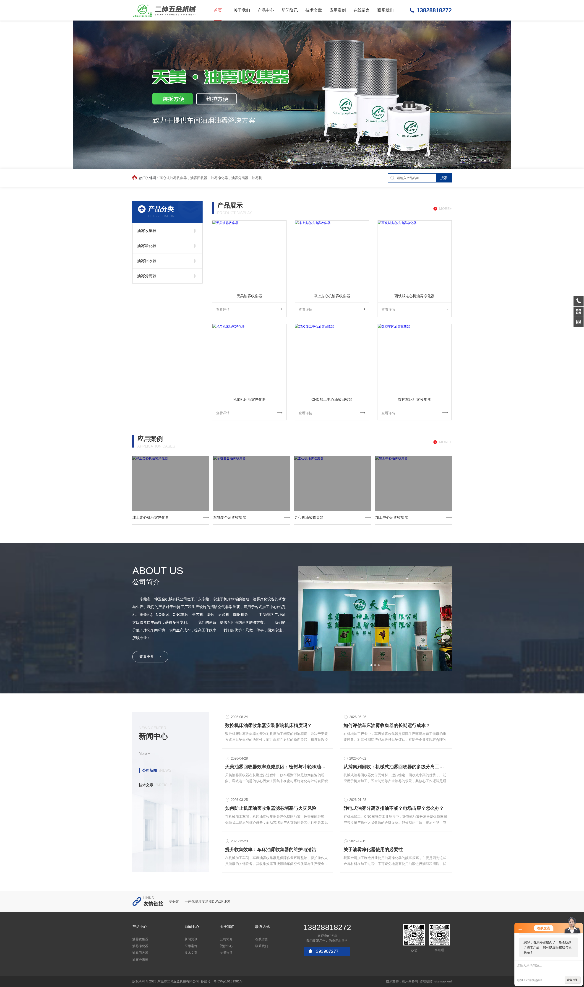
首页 (218, 10)
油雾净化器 (146, 246)
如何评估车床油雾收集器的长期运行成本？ (387, 725)
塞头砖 (174, 901)
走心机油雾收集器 (308, 517)
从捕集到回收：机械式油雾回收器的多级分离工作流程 (396, 766)
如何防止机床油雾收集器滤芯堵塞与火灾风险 (270, 808)
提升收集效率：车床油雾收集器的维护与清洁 (270, 849)
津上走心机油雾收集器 (332, 296)
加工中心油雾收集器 (391, 517)
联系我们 (385, 10)
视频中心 (226, 946)
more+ (445, 209)
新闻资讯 (290, 10)
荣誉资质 (226, 953)
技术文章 (313, 10)
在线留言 (361, 10)
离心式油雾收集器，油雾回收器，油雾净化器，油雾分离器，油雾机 (210, 178)
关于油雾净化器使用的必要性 (373, 849)
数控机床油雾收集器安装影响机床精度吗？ (268, 725)
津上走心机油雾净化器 (150, 517)
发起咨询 (572, 980)
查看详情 (223, 309)
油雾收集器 (146, 231)
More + (144, 753)
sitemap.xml (443, 981)
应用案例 (337, 10)
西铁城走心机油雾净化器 (414, 296)
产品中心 (266, 10)
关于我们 (242, 10)
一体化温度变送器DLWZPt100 (207, 901)
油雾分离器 (146, 276)
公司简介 (226, 939)
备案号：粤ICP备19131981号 (222, 981)
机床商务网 (410, 981)
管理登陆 (426, 981)
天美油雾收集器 (249, 296)
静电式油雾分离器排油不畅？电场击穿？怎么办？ (394, 808)
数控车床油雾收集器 (414, 399)
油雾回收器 (146, 261)
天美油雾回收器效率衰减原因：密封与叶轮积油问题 (277, 766)
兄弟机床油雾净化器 (249, 399)
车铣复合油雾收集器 (229, 517)
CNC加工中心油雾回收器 (331, 399)
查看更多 (146, 657)
